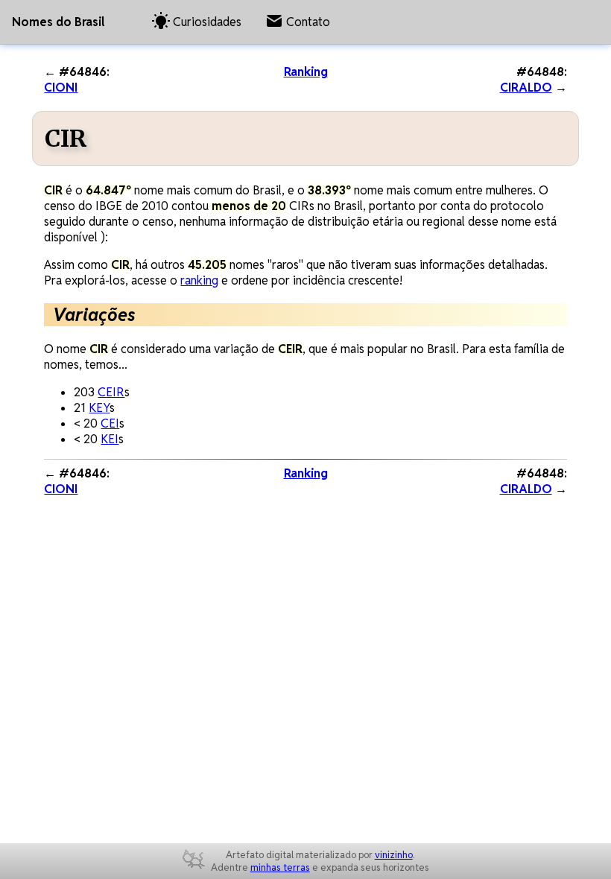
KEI (109, 439)
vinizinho (394, 854)
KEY (99, 408)
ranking (199, 280)
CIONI (60, 87)
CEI (110, 423)
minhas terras (280, 867)
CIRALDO (526, 87)
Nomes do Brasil (58, 22)
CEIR (111, 392)
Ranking (306, 72)
